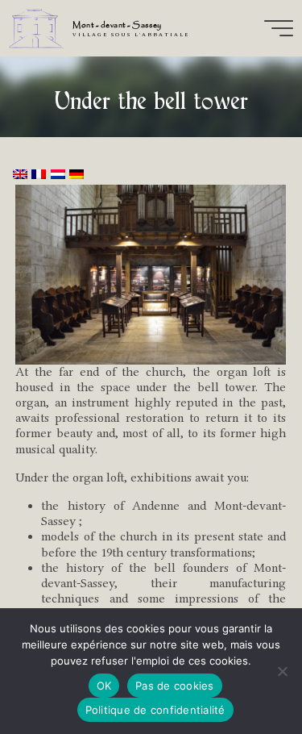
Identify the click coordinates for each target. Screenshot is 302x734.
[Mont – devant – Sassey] (36, 28)
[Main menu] (278, 28)
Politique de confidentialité (155, 709)
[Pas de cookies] (282, 671)
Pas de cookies (174, 685)
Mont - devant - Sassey (116, 25)
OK (104, 685)
